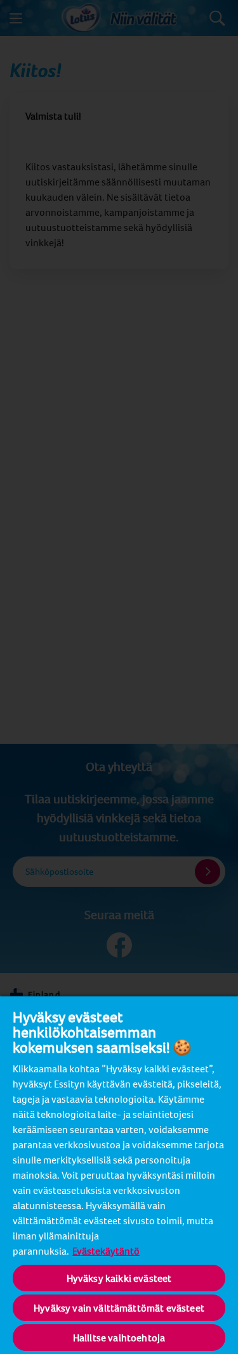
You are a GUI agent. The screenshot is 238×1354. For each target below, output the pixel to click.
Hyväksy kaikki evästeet (119, 1278)
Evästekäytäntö (106, 1250)
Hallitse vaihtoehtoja (119, 1337)
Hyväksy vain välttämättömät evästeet (119, 1307)
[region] (119, 1174)
